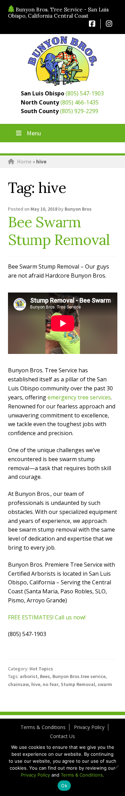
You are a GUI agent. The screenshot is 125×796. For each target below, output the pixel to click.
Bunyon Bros (78, 209)
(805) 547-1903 (85, 93)
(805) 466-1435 (79, 102)
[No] (116, 767)
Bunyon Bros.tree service (79, 676)
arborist (29, 676)
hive (35, 684)
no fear (50, 684)
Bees (45, 676)
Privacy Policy (89, 727)
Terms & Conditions (43, 727)
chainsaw (18, 684)
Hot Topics (41, 669)
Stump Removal (78, 684)
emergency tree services (79, 397)
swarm (105, 684)
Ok (64, 785)
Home (24, 161)
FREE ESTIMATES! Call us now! (46, 617)
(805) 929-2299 (79, 111)
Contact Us (62, 736)
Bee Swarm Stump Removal (59, 231)
